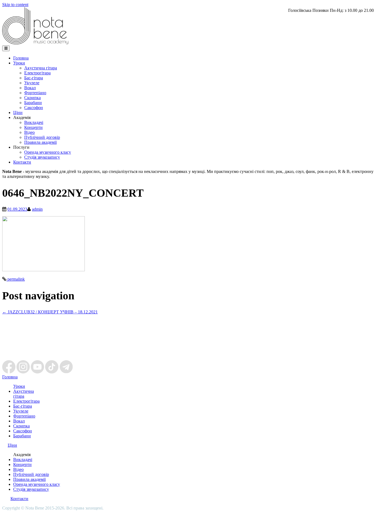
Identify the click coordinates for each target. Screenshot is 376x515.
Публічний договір (42, 137)
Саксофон (33, 107)
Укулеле (31, 82)
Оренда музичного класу (47, 152)
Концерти (33, 127)
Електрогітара (37, 73)
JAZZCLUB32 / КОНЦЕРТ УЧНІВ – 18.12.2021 (50, 312)
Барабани (33, 102)
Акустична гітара (40, 68)
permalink (15, 279)
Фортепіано (35, 92)
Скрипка (32, 97)
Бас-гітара (33, 77)
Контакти (22, 162)
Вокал (30, 87)
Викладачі (33, 122)
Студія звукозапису (42, 157)
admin (37, 209)
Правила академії (40, 142)
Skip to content (15, 4)
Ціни (18, 112)
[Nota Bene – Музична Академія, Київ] (35, 42)
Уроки (19, 63)
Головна (21, 58)
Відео (29, 132)
